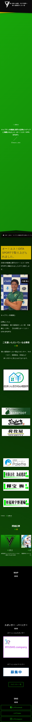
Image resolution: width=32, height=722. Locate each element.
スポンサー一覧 (16, 684)
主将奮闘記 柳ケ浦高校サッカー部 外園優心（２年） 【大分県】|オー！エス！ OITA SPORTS (15, 328)
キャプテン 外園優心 (8, 315)
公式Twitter (17, 713)
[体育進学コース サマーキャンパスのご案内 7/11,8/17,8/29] (10, 541)
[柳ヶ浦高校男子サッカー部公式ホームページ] (16, 4)
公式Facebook (17, 707)
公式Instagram (17, 719)
